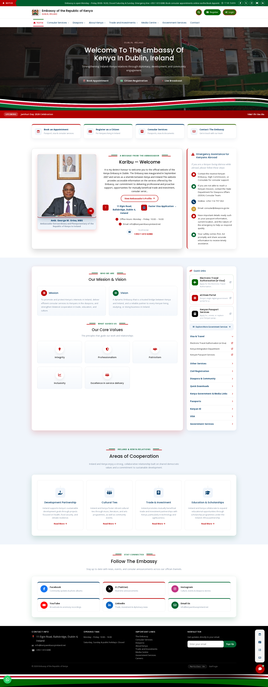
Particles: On (197, 666)
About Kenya (96, 22)
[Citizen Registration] (259, 642)
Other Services (198, 363)
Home (40, 22)
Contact (195, 22)
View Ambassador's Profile (138, 198)
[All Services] (259, 649)
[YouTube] (257, 3)
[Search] (199, 12)
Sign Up (230, 644)
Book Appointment (98, 80)
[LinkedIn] (263, 3)
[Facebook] (240, 3)
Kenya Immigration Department (204, 348)
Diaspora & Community (203, 378)
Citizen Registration (136, 80)
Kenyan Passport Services (202, 354)
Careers (139, 658)
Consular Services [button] (57, 22)
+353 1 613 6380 (43, 649)
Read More (59, 523)
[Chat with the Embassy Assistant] (260, 668)
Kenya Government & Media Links (208, 393)
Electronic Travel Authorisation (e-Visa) (208, 343)
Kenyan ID (195, 408)
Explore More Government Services (212, 326)
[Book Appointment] (259, 634)
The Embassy (142, 636)
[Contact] (259, 657)
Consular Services (144, 639)
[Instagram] (251, 3)
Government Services (174, 22)
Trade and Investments (122, 22)
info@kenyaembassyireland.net (50, 645)
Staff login (213, 666)
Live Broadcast (173, 80)
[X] (246, 3)
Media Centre (148, 22)
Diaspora (78, 22)
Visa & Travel (197, 336)
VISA (192, 416)
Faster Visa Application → (162, 206)
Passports (195, 401)
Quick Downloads (199, 386)
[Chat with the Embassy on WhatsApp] (7, 680)
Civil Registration (199, 371)
